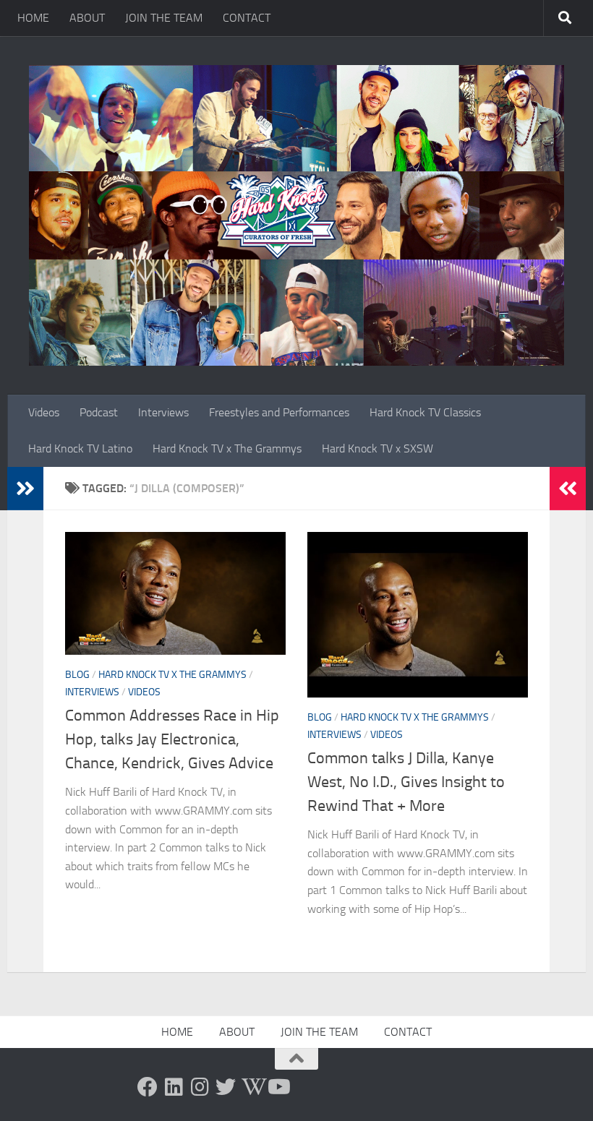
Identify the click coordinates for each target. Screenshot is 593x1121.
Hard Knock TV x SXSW (377, 448)
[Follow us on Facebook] (147, 1087)
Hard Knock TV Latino (80, 448)
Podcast (99, 412)
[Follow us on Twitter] (226, 1087)
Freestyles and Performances (279, 412)
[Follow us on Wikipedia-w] (252, 1087)
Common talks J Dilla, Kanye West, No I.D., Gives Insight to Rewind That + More (406, 782)
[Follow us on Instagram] (199, 1087)
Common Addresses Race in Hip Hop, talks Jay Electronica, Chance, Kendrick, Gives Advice (172, 739)
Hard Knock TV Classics (425, 412)
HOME (33, 18)
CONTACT (246, 18)
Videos (43, 412)
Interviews (163, 412)
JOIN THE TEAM (163, 18)
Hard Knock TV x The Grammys (227, 448)
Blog (77, 675)
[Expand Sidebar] (25, 488)
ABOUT (87, 18)
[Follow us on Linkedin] (173, 1087)
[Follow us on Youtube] (278, 1087)
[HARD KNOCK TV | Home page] (296, 215)
